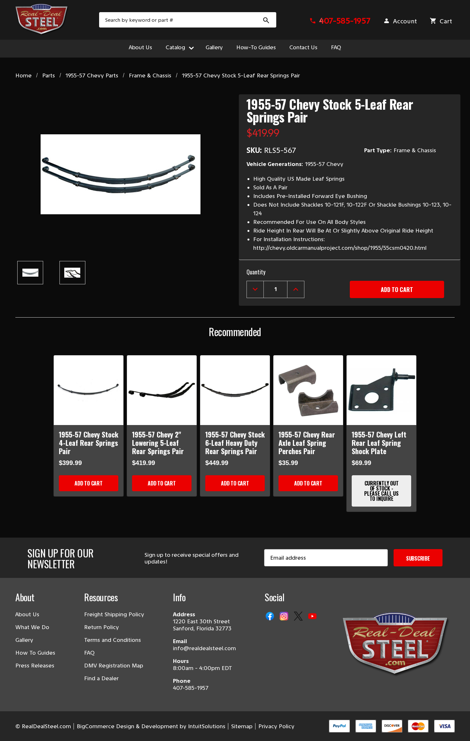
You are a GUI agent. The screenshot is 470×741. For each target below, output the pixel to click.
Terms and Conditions (112, 639)
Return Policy (101, 627)
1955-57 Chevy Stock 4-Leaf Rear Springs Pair (88, 442)
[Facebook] (270, 616)
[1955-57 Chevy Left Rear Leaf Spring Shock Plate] (381, 390)
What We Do (32, 627)
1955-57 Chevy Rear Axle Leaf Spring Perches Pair (306, 442)
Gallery (214, 47)
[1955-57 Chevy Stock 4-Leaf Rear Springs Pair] (88, 390)
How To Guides (35, 652)
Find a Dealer (101, 678)
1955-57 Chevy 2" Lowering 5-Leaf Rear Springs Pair (158, 442)
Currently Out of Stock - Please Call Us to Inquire (381, 490)
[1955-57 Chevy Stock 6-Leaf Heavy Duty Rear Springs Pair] (235, 390)
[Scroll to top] (12, 728)
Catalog (175, 47)
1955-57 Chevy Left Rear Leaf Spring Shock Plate (379, 442)
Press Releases (34, 665)
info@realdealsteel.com (204, 648)
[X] (299, 616)
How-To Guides (256, 47)
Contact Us (303, 47)
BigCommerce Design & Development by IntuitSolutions (151, 726)
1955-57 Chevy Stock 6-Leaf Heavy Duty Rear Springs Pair (235, 442)
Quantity (256, 272)
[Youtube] (313, 616)
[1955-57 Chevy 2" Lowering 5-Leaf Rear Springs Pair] (162, 390)
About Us (140, 47)
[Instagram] (284, 616)
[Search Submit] (266, 20)
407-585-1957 (190, 687)
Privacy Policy (276, 726)
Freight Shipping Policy (114, 614)
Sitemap (242, 726)
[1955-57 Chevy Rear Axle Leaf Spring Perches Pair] (308, 390)
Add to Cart (88, 483)
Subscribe (418, 558)
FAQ (336, 47)
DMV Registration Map (113, 665)
